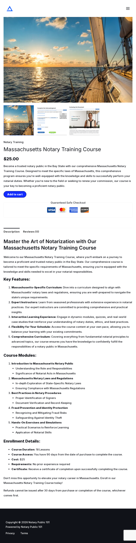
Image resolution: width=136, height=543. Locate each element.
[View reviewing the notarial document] (84, 120)
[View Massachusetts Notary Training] (19, 120)
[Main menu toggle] (128, 9)
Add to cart (15, 194)
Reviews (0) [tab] (31, 231)
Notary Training (14, 142)
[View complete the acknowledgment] (51, 120)
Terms (24, 533)
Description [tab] (12, 231)
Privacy (10, 533)
